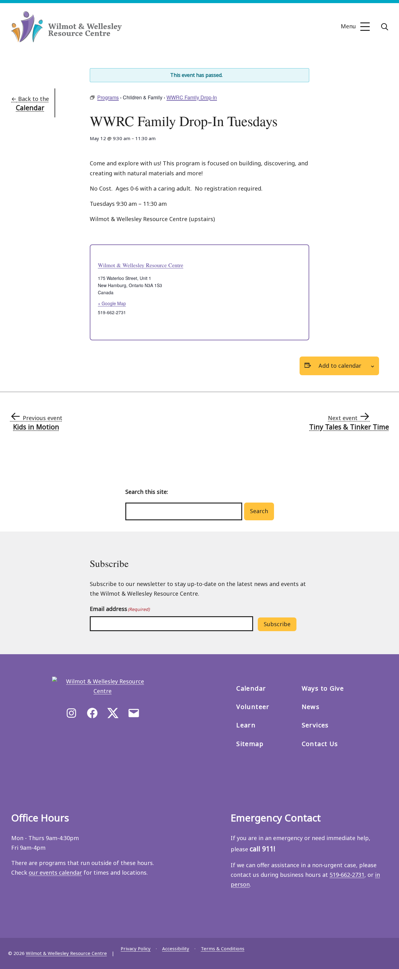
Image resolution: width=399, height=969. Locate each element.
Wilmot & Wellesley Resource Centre (140, 265)
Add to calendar (340, 365)
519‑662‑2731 (346, 874)
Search (259, 511)
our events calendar (55, 872)
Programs (108, 97)
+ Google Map (112, 303)
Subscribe (277, 624)
